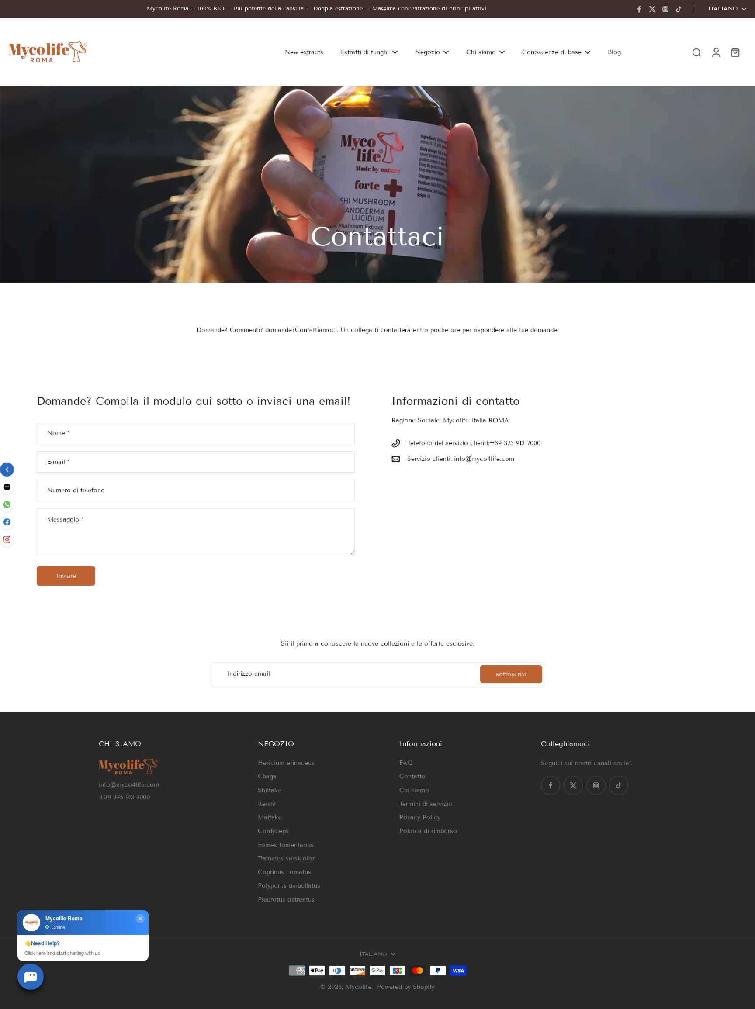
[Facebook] (639, 9)
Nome (58, 433)
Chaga (267, 776)
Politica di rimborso (428, 831)
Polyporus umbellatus (289, 885)
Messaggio (65, 519)
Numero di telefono (76, 490)
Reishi (267, 804)
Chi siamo (414, 790)
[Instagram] (665, 9)
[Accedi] (715, 51)
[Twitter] (652, 9)
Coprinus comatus (284, 872)
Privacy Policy (419, 817)
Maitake (270, 817)
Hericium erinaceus (286, 763)
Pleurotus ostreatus (286, 899)
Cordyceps (273, 831)
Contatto (412, 776)
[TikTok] (678, 9)
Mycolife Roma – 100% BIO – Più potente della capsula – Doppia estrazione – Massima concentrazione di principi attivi (316, 8)
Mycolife (358, 987)
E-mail (58, 462)
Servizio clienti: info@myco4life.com (460, 459)
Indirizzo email (248, 674)
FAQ (406, 763)
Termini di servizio (425, 804)
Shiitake (269, 790)
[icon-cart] (735, 52)
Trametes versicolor (286, 858)
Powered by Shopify (406, 987)
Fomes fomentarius (286, 845)
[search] (696, 52)
